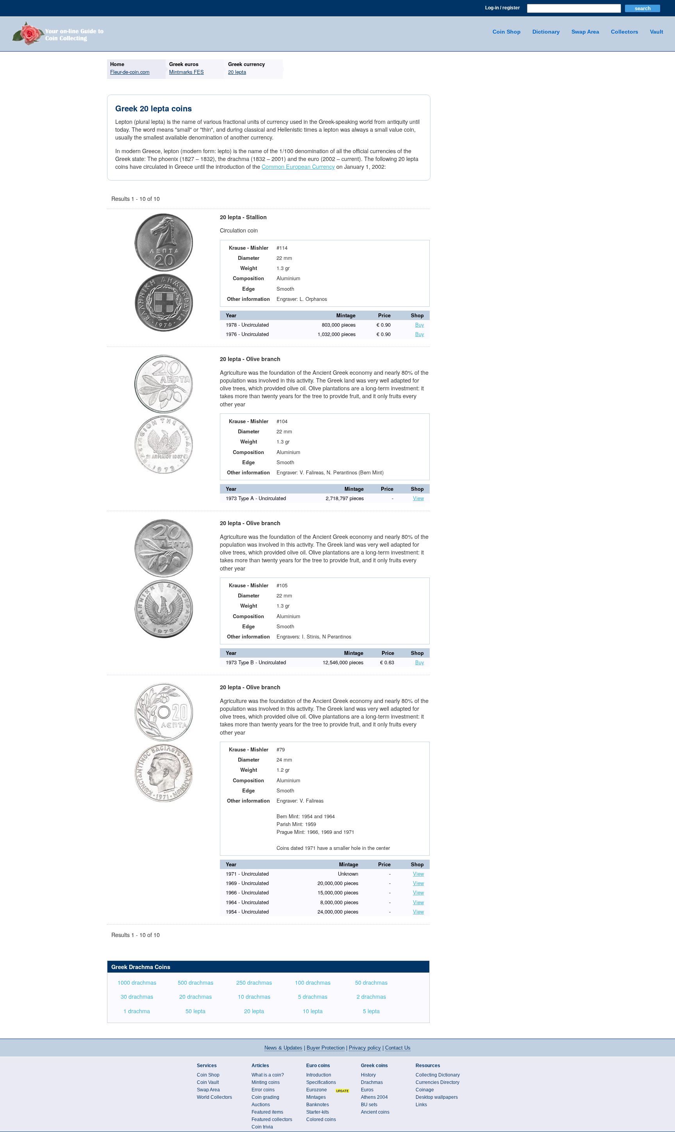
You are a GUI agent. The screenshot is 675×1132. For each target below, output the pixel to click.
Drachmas (372, 1082)
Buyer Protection (326, 1048)
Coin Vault (208, 1082)
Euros (367, 1090)
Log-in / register (502, 8)
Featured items (267, 1112)
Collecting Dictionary (438, 1075)
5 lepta (371, 1011)
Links (421, 1104)
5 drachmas (312, 996)
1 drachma (136, 1011)
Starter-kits (317, 1112)
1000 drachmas (137, 982)
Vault (656, 32)
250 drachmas (254, 982)
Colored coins (321, 1119)
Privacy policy (365, 1048)
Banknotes (317, 1104)
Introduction (318, 1075)
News (283, 1048)
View (418, 498)
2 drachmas (371, 996)
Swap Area (585, 32)
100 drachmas (312, 982)
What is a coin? (268, 1075)
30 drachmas (137, 996)
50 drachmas (371, 982)
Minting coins (266, 1082)
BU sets (369, 1104)
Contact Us (398, 1048)
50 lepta (195, 1011)
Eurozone (316, 1090)
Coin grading (265, 1097)
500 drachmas (195, 982)
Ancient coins (375, 1112)
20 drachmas (195, 996)
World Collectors (214, 1097)
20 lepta (254, 1011)
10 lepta (313, 1011)
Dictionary (546, 32)
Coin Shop (507, 32)
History (368, 1075)
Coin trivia (262, 1127)
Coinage (425, 1090)
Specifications (321, 1082)
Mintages (316, 1097)
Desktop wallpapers (437, 1097)
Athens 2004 (374, 1097)
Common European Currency (298, 166)
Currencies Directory (437, 1082)
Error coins (263, 1090)
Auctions (261, 1104)
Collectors (624, 32)
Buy (419, 324)
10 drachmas (254, 996)
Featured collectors (272, 1119)
